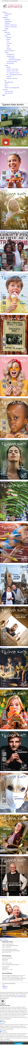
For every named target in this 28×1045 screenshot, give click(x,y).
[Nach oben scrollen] (0, 990)
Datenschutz (20, 996)
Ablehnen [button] (16, 996)
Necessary (4, 1021)
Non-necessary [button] (3, 1030)
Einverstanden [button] (11, 996)
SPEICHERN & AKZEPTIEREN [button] (6, 1040)
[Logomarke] (12, 10)
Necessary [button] (2, 1020)
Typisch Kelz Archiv (13, 104)
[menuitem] (14, 13)
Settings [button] (24, 996)
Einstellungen (18, 1043)
